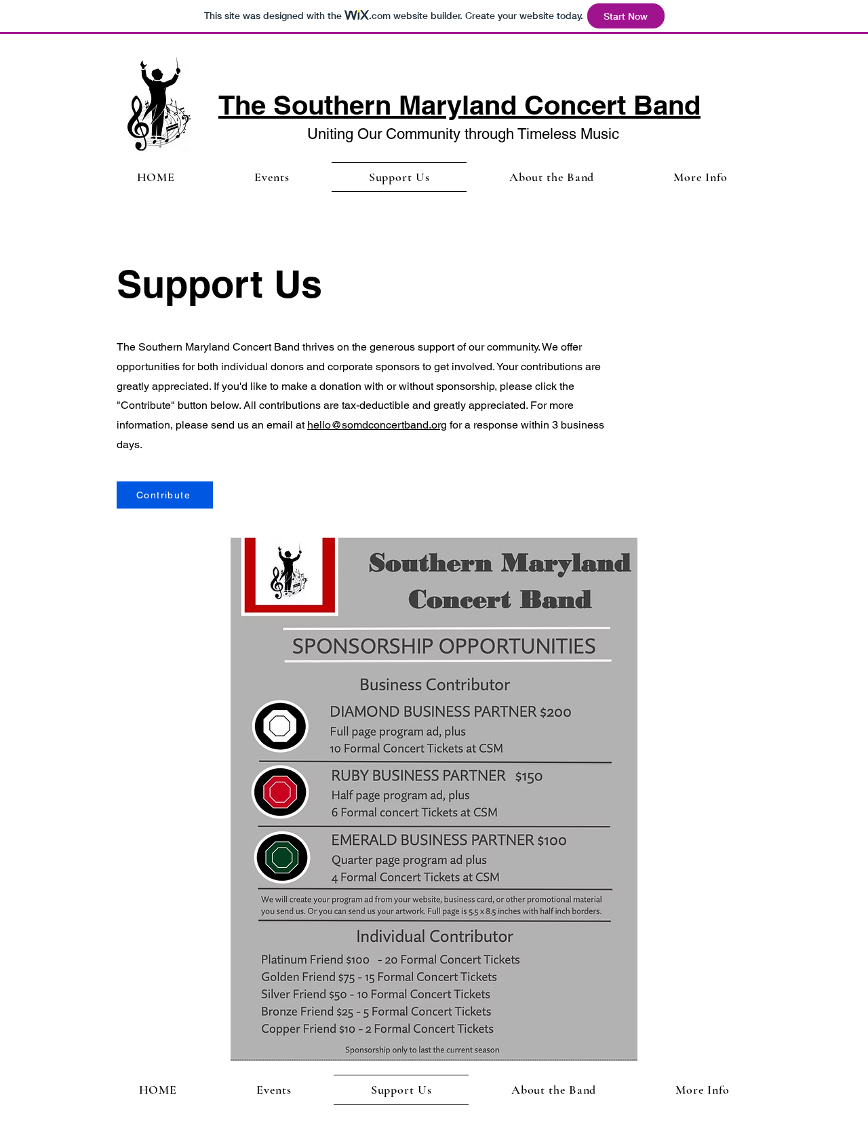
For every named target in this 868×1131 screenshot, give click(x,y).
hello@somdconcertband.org (377, 424)
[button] (551, 177)
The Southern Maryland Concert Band (459, 105)
